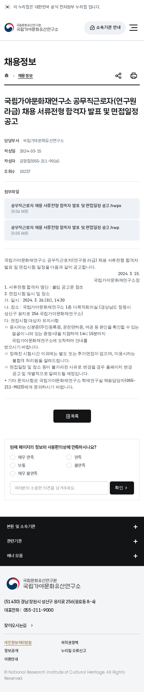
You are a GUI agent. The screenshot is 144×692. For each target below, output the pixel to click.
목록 (75, 416)
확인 (119, 487)
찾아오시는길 (15, 626)
